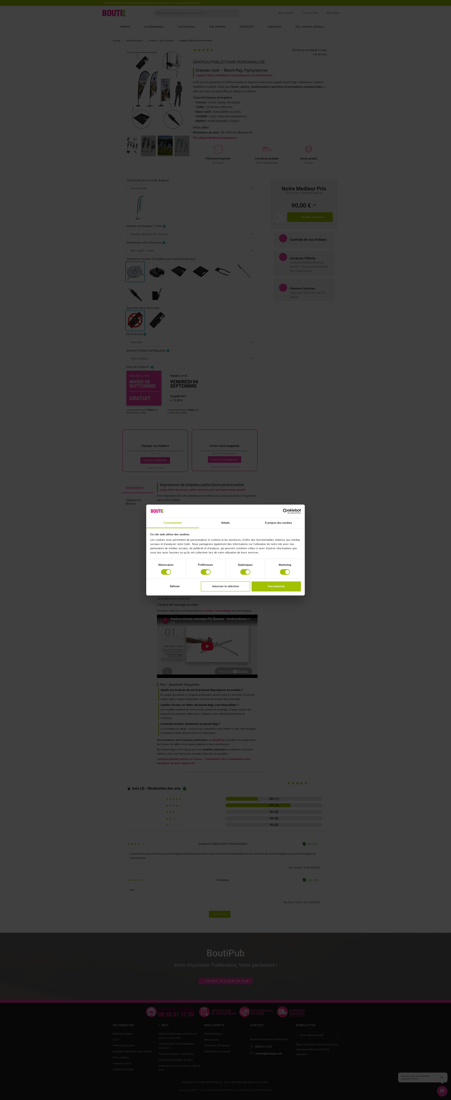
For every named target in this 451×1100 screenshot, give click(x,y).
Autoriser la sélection (225, 586)
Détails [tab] (225, 522)
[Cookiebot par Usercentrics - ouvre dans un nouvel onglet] (285, 511)
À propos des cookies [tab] (278, 522)
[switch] (206, 572)
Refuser (175, 586)
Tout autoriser (276, 586)
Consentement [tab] (172, 522)
